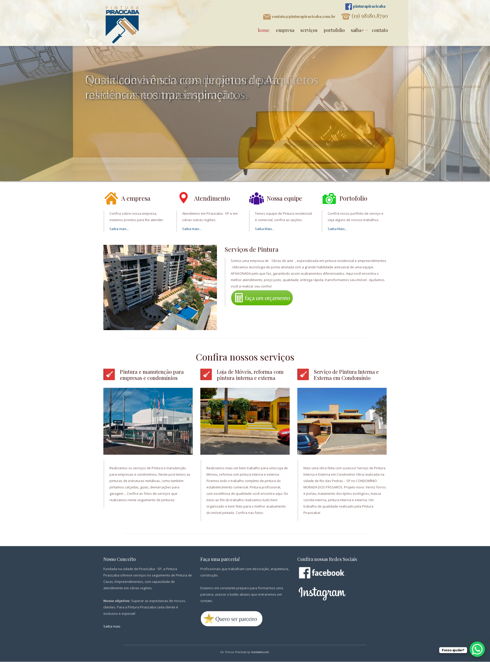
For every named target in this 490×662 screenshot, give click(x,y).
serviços (308, 30)
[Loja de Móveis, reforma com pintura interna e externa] (245, 420)
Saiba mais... (119, 228)
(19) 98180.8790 (369, 15)
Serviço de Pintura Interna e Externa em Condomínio (346, 374)
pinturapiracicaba (368, 6)
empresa (285, 30)
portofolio (334, 30)
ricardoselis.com (260, 652)
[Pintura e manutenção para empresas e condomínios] (148, 420)
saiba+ (357, 30)
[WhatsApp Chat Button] (477, 649)
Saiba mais (111, 626)
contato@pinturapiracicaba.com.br (303, 16)
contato (380, 30)
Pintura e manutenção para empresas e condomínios (152, 374)
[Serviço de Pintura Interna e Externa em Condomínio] (342, 420)
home (264, 30)
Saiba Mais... (264, 228)
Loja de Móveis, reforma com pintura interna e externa (250, 374)
